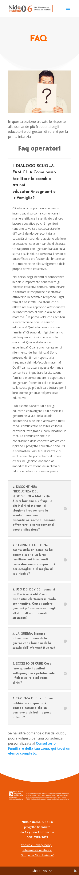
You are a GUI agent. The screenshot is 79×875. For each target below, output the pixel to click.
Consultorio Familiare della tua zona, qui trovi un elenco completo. (39, 748)
